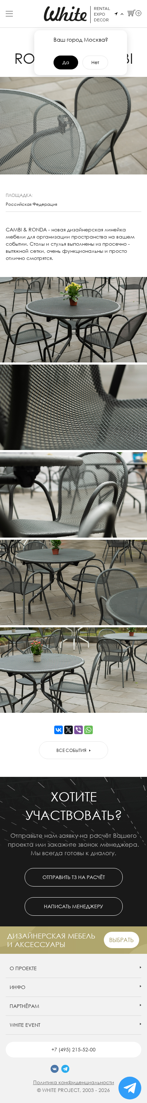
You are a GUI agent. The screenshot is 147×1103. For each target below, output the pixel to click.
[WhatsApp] (88, 730)
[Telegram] (65, 1069)
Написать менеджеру (73, 906)
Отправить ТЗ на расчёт (73, 877)
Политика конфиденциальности (73, 1082)
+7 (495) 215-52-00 (73, 1049)
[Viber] (78, 730)
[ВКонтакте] (58, 730)
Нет (95, 62)
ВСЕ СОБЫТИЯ (71, 750)
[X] (68, 730)
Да (65, 62)
